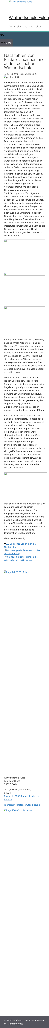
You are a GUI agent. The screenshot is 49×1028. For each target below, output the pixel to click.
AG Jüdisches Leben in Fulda (21, 543)
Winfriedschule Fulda (29, 17)
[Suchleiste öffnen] (2, 35)
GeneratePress (15, 1023)
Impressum (9, 804)
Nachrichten (10, 547)
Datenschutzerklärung (28, 804)
